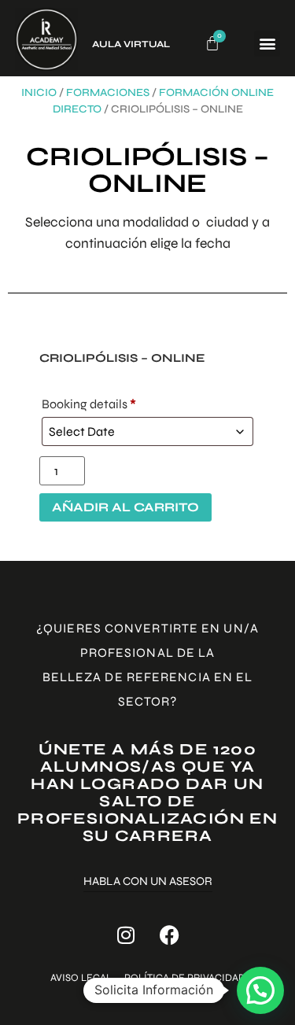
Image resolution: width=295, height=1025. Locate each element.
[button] (267, 44)
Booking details (89, 403)
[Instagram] (126, 935)
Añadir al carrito (125, 507)
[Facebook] (169, 935)
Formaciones (107, 92)
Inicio (39, 92)
